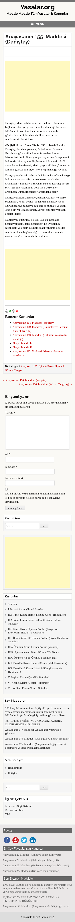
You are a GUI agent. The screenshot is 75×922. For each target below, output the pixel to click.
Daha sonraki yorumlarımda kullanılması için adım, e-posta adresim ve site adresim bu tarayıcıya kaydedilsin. (35, 497)
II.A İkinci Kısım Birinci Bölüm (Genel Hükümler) (37, 614)
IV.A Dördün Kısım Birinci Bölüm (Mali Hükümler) (37, 663)
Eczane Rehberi (14, 810)
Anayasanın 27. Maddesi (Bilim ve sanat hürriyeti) (32, 854)
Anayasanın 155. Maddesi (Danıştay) (35, 39)
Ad (7, 454)
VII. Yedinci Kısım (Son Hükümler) (28, 688)
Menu (40, 24)
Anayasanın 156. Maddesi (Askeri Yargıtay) (45, 384)
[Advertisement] (37, 86)
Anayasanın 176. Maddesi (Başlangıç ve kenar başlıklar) (37, 738)
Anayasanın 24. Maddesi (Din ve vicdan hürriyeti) (31, 871)
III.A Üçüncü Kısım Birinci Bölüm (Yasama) (33, 647)
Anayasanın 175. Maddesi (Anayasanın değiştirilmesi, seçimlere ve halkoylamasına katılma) (35, 745)
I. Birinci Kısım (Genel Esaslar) (26, 609)
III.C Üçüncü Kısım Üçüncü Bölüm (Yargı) (32, 657)
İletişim (12, 773)
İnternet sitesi (14, 478)
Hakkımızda (15, 767)
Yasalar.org (37, 7)
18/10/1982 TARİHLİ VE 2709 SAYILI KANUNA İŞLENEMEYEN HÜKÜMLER (33, 722)
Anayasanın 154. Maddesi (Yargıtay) (25, 380)
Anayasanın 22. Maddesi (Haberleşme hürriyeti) (31, 860)
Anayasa (25, 366)
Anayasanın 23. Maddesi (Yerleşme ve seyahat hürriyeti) (36, 865)
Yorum (10, 412)
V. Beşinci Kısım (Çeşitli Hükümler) (28, 677)
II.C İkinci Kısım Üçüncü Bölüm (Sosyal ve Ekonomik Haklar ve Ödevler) (33, 630)
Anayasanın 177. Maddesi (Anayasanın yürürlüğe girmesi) (36, 906)
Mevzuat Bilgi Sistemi (18, 806)
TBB (7, 814)
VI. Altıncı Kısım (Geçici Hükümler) (29, 682)
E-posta (11, 466)
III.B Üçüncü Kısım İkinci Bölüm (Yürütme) (33, 652)
